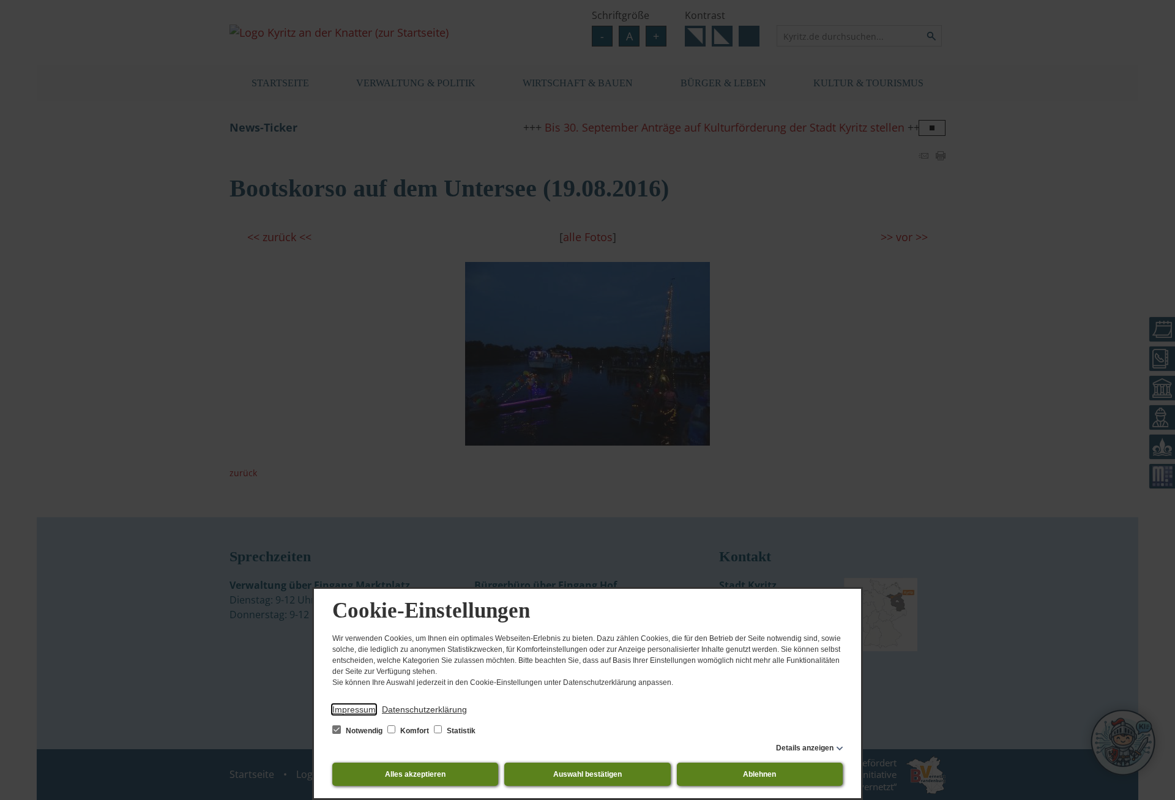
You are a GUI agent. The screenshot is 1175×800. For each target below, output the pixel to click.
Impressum (354, 709)
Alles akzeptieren (415, 774)
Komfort (414, 731)
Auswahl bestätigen (587, 774)
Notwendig (364, 731)
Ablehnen (759, 774)
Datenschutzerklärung (424, 709)
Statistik (460, 731)
